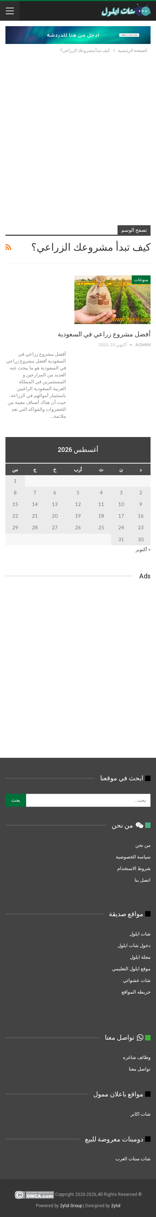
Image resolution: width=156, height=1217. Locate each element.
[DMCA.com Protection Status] (34, 1194)
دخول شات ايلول (134, 945)
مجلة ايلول (140, 957)
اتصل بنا (143, 880)
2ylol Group (71, 1205)
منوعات (141, 279)
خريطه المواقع (136, 992)
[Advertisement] (78, 136)
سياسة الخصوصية (133, 857)
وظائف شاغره (136, 1057)
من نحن (143, 845)
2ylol (115, 1205)
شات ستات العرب (132, 1158)
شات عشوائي (137, 980)
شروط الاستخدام (134, 868)
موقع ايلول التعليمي (131, 968)
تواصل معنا (140, 1069)
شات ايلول (140, 934)
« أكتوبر (143, 549)
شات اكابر (140, 1114)
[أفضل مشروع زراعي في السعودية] (112, 299)
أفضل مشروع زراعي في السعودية (104, 334)
